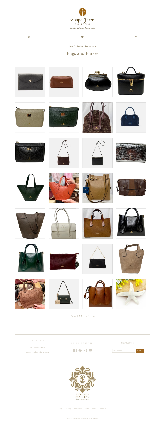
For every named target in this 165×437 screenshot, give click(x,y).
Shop (60, 408)
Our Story (68, 408)
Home (71, 46)
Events (94, 408)
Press (87, 408)
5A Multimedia (93, 418)
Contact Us (102, 408)
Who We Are (78, 408)
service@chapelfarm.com (37, 352)
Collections (79, 46)
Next (93, 316)
